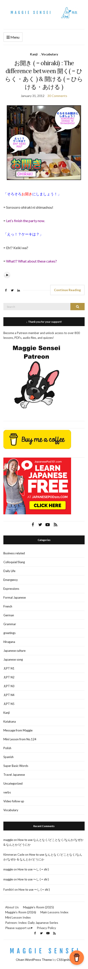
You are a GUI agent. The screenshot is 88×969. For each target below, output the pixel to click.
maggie (8, 840)
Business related (14, 553)
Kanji (34, 54)
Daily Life (9, 571)
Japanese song (13, 659)
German (8, 615)
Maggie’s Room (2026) (20, 912)
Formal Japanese (14, 597)
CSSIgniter (64, 960)
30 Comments (57, 96)
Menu (14, 37)
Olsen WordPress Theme (34, 960)
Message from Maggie (17, 730)
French (7, 606)
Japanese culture (14, 650)
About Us (12, 907)
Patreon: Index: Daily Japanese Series (31, 922)
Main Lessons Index (54, 912)
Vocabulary (49, 54)
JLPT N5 (8, 704)
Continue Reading (67, 290)
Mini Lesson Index (18, 917)
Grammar (9, 624)
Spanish (8, 757)
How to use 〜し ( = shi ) (33, 869)
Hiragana (9, 642)
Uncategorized (13, 783)
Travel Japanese (14, 774)
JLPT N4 (8, 695)
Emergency (10, 580)
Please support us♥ (18, 928)
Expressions (11, 588)
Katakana (9, 721)
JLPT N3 (8, 686)
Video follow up (13, 801)
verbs (7, 792)
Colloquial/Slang (14, 562)
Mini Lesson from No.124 (19, 739)
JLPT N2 (8, 677)
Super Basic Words (15, 766)
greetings (9, 633)
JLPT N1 (8, 668)
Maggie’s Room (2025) (38, 907)
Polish (7, 748)
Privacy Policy (46, 928)
